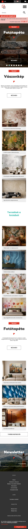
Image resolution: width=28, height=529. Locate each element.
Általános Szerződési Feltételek (14, 483)
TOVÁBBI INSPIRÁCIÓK (14, 434)
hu (15, 1)
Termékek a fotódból (14, 214)
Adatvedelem (14, 485)
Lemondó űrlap (14, 487)
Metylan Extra (14, 510)
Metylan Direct (14, 508)
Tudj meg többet (4, 524)
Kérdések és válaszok (14, 482)
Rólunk (14, 479)
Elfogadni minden (20, 527)
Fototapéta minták (14, 489)
